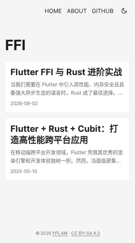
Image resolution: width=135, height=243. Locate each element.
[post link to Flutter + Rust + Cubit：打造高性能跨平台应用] (67, 149)
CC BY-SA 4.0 (85, 233)
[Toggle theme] (124, 11)
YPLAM (60, 233)
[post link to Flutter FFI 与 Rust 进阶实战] (67, 86)
